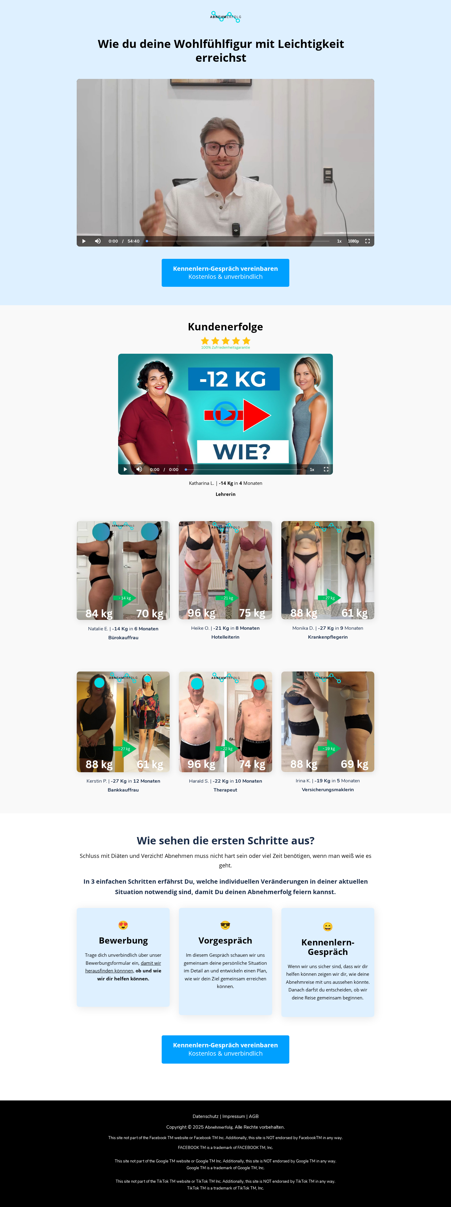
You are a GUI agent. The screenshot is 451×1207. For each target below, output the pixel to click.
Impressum (233, 1116)
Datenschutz (206, 1116)
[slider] (97, 220)
